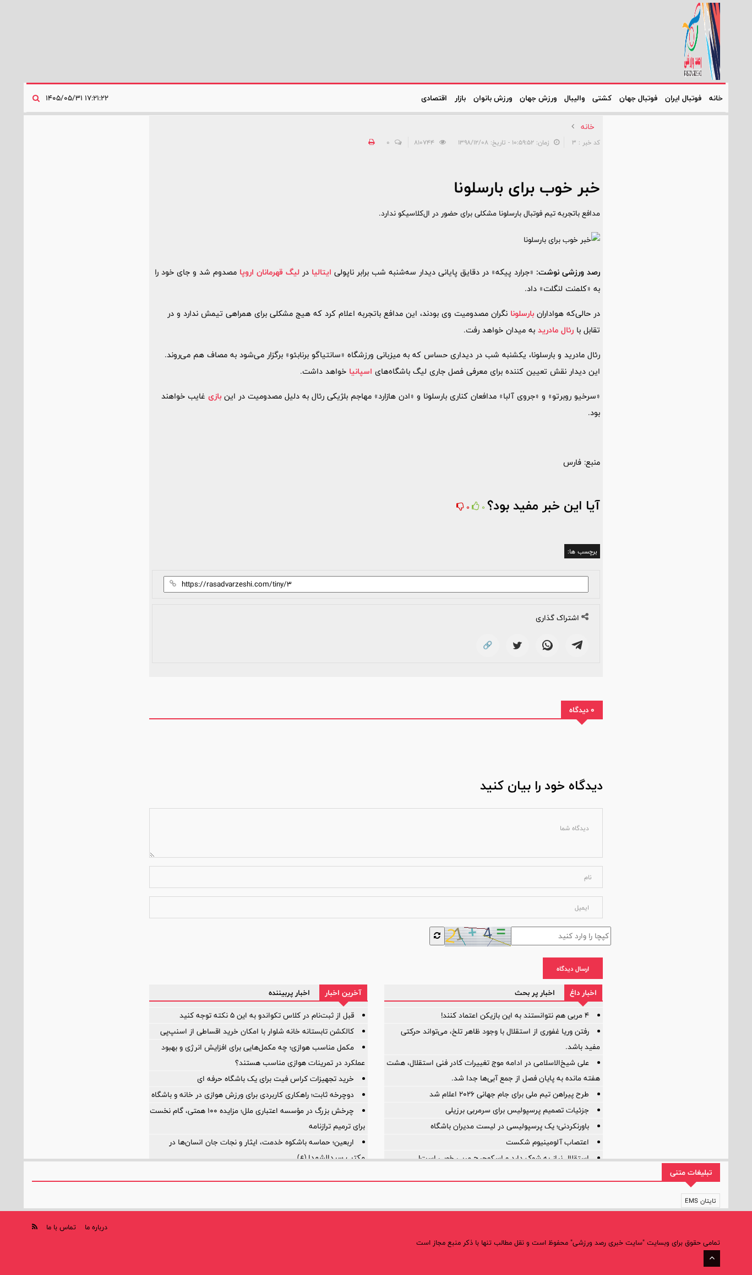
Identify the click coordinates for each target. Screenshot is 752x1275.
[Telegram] (576, 645)
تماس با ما (61, 1227)
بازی (214, 396)
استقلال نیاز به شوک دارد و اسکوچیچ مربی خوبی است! (503, 1158)
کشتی (602, 98)
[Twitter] (517, 645)
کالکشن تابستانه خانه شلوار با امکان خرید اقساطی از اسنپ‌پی (257, 1031)
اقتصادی (434, 98)
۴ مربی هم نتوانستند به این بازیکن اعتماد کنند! (515, 1015)
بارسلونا (522, 313)
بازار (460, 98)
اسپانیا (360, 371)
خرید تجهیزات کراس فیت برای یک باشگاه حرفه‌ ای (275, 1078)
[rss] (34, 1226)
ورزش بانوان (492, 98)
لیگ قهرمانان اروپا (269, 272)
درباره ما (96, 1227)
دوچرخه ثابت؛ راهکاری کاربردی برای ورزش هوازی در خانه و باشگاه (252, 1094)
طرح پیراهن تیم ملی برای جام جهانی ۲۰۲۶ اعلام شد (509, 1094)
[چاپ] (370, 142)
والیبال (574, 98)
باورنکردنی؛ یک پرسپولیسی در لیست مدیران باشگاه (510, 1126)
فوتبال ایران (683, 98)
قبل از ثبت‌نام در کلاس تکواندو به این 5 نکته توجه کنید (266, 1015)
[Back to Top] (712, 1258)
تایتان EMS (700, 1200)
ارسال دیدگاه (573, 968)
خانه (716, 98)
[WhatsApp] (547, 645)
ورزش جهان (538, 98)
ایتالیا (321, 272)
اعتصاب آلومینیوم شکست (547, 1142)
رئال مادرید (556, 330)
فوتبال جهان (638, 98)
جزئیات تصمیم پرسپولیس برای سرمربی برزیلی (517, 1110)
